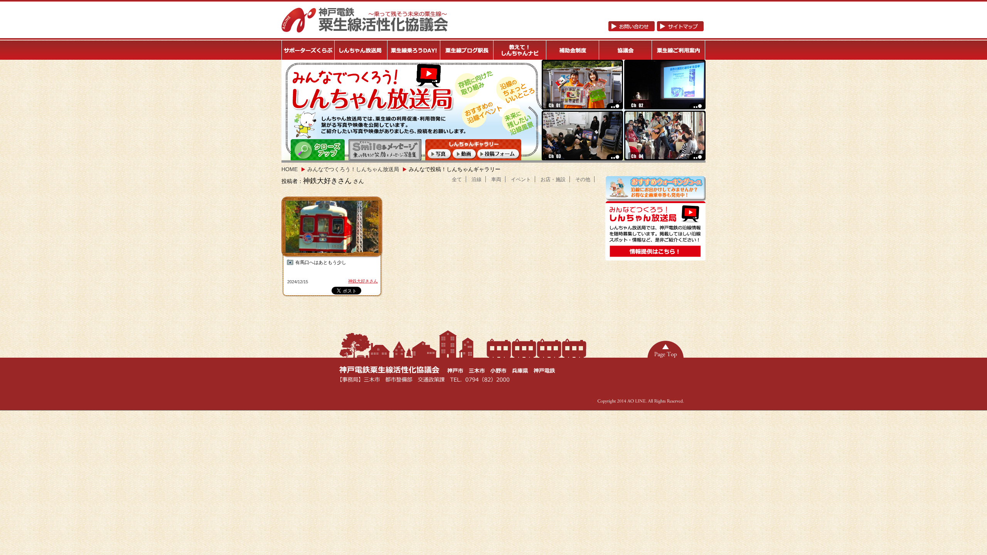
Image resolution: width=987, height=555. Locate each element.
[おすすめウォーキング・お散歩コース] (655, 198)
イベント (521, 179)
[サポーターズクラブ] (308, 50)
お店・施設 (553, 179)
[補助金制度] (572, 50)
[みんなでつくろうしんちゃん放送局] (655, 257)
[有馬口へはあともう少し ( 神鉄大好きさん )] (332, 228)
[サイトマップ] (680, 28)
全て (457, 179)
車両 (496, 179)
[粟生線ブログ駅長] (467, 50)
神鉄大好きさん (363, 281)
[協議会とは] (625, 50)
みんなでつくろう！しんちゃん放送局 (353, 169)
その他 (582, 179)
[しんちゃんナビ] (520, 50)
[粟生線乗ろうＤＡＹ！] (414, 50)
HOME (289, 169)
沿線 (477, 179)
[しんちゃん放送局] (361, 50)
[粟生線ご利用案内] (678, 50)
